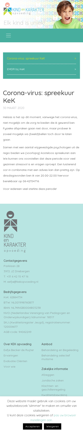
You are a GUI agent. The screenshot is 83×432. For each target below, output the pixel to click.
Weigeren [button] (52, 426)
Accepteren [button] (32, 426)
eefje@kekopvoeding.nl (22, 282)
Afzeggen (48, 375)
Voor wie (9, 366)
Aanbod (47, 344)
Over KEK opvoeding (17, 344)
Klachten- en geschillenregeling (53, 387)
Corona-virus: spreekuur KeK (26, 58)
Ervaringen (11, 355)
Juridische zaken (53, 380)
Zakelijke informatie (55, 369)
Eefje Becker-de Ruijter (19, 350)
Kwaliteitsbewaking (54, 395)
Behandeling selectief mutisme (56, 357)
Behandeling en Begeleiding (60, 350)
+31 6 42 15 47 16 (17, 276)
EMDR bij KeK (16, 69)
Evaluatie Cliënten (15, 361)
